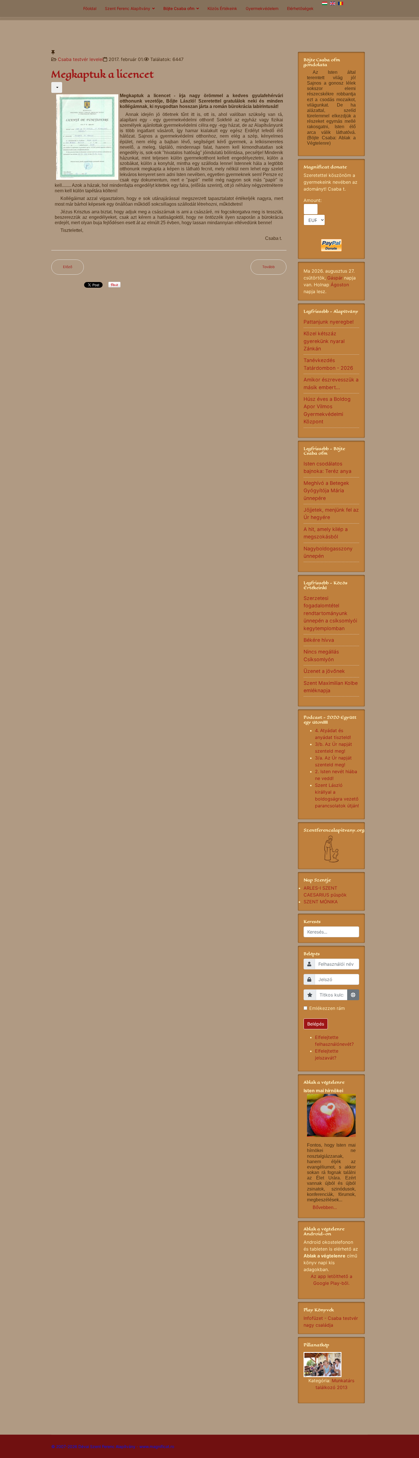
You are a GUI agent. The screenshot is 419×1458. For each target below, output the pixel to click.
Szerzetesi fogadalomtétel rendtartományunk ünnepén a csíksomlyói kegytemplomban (330, 613)
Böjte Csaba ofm (178, 8)
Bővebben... (325, 1207)
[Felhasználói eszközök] (56, 87)
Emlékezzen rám (327, 1008)
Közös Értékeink (222, 8)
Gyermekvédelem (262, 8)
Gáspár (335, 278)
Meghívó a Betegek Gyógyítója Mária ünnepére (326, 490)
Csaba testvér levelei (80, 59)
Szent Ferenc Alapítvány (127, 8)
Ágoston (340, 284)
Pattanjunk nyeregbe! (329, 322)
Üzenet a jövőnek (324, 671)
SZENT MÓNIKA (321, 901)
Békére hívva (319, 640)
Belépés (315, 1024)
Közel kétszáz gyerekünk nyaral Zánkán (324, 341)
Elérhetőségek (300, 8)
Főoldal (89, 8)
